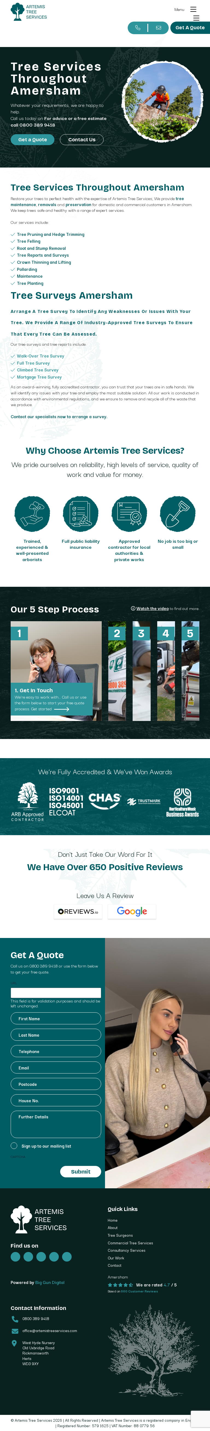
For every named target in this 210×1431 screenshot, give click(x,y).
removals (47, 204)
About (113, 1227)
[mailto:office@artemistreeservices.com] (158, 28)
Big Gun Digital (50, 1282)
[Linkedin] (67, 1257)
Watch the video (152, 608)
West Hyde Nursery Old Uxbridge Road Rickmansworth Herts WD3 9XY (38, 1353)
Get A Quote (190, 28)
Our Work (116, 1258)
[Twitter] (15, 1257)
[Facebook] (28, 1257)
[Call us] (138, 28)
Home (113, 1220)
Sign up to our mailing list (46, 1145)
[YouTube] (54, 1257)
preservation (78, 204)
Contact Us (81, 140)
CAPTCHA (18, 1156)
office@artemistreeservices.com (49, 1330)
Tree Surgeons (120, 1235)
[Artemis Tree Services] (29, 12)
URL (14, 982)
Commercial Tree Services (130, 1243)
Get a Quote (32, 140)
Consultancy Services (126, 1250)
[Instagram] (41, 1257)
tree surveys (150, 322)
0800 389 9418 (37, 124)
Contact (114, 1265)
